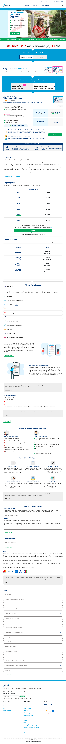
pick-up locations (25, 149)
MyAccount (50, 1)
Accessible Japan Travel (28, 715)
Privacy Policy (26, 724)
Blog (54, 1)
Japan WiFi (5, 708)
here (51, 227)
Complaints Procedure (28, 729)
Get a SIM (7, 421)
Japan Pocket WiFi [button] (45, 5)
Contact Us (41, 1)
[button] (62, 5)
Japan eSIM (36, 8)
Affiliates (25, 730)
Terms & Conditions (27, 718)
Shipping (25, 722)
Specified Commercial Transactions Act (31, 727)
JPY (60, 106)
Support (46, 1)
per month (20, 106)
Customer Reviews (27, 708)
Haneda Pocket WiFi (7, 710)
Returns (25, 720)
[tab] (26, 57)
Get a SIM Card (15, 33)
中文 (62, 1)
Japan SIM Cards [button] (36, 5)
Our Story (25, 705)
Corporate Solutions (27, 713)
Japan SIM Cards (6, 705)
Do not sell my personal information (31, 725)
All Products (5, 711)
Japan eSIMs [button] (27, 5)
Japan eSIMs (5, 706)
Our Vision (58, 1)
